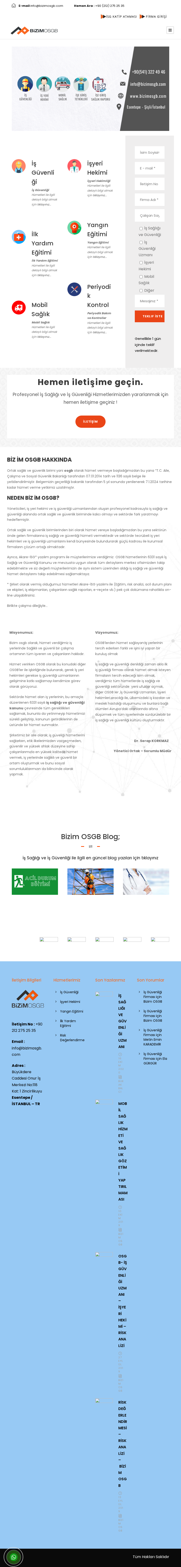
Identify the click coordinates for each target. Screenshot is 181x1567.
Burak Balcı (121, 1086)
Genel (38, 882)
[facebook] (139, 6)
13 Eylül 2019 (120, 1504)
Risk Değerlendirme (72, 1037)
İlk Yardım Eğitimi (68, 1023)
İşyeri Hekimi (70, 1001)
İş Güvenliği (69, 992)
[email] (132, 6)
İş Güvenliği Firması (153, 994)
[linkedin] (154, 6)
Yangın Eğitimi (71, 1011)
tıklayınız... (44, 204)
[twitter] (17, 11)
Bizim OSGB (120, 1239)
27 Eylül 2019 (120, 1364)
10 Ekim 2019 (120, 1218)
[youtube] (25, 11)
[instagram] (32, 11)
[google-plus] (147, 6)
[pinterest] (161, 6)
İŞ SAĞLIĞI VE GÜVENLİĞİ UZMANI (122, 1021)
